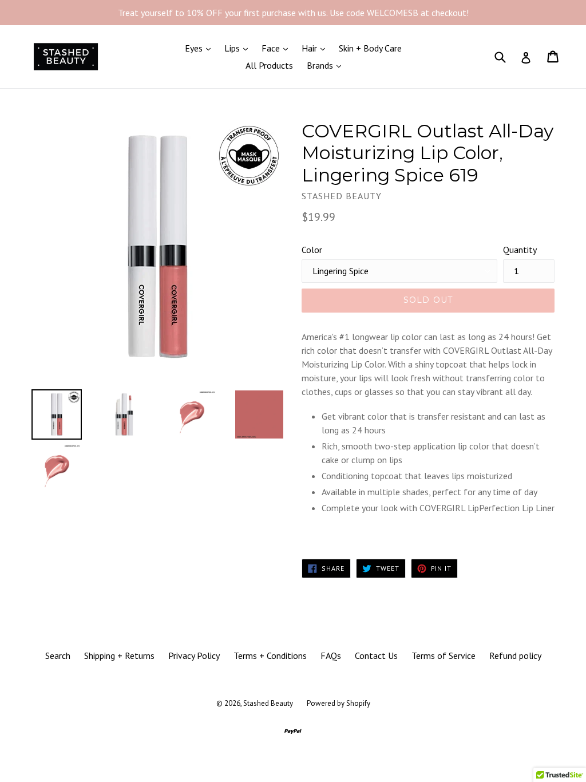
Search (57, 655)
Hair (316, 48)
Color (312, 249)
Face (278, 48)
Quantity (520, 249)
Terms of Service (443, 655)
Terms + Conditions (270, 655)
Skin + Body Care (370, 48)
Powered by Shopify (338, 703)
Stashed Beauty (268, 703)
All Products (269, 65)
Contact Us (376, 655)
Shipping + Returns (119, 655)
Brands (327, 65)
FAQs (330, 655)
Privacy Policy (194, 655)
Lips (239, 48)
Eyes (200, 48)
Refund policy (515, 655)
